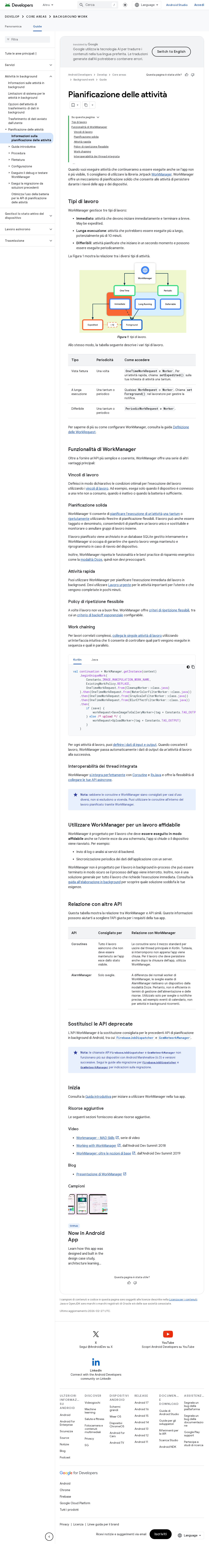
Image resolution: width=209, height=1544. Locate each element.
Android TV (117, 1442)
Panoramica (13, 26)
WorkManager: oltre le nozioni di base (103, 1153)
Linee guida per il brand (103, 1524)
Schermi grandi (115, 1408)
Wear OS (115, 1416)
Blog (63, 1451)
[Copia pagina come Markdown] (86, 105)
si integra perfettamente (107, 775)
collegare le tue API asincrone (90, 780)
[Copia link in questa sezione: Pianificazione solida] (111, 505)
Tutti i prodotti (69, 1510)
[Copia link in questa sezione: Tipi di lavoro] (103, 201)
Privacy (89, 1438)
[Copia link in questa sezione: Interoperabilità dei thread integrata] (141, 766)
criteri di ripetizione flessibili (169, 610)
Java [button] (94, 659)
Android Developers (80, 74)
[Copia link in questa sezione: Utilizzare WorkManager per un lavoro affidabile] (184, 825)
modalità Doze (91, 560)
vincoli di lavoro (97, 489)
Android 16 (142, 1409)
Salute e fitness (94, 1419)
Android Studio (177, 5)
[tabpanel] (132, 700)
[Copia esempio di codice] (193, 667)
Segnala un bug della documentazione (193, 1420)
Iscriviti (161, 1534)
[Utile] (186, 75)
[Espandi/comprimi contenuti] (98, 117)
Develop (12, 16)
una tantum (171, 514)
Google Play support (192, 1433)
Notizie (64, 1444)
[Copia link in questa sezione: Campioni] (89, 1186)
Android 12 (142, 1435)
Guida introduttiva (98, 1097)
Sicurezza (66, 1431)
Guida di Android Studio (169, 1412)
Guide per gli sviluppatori (167, 1422)
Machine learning (90, 1410)
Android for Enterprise (67, 1423)
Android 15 (142, 1416)
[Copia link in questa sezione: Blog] (80, 1165)
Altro (46, 5)
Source (64, 1438)
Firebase (65, 1496)
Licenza (78, 1524)
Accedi (199, 5)
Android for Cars (117, 1434)
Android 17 (142, 1402)
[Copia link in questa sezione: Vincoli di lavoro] (103, 475)
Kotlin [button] (77, 659)
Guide (37, 26)
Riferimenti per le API (168, 1432)
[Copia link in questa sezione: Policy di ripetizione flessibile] (128, 601)
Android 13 (141, 1429)
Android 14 (142, 1422)
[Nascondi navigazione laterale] (49, 1537)
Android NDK (167, 1447)
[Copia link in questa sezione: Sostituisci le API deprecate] (137, 1024)
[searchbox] (27, 39)
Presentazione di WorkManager (99, 1174)
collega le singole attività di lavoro (137, 636)
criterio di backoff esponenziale (100, 615)
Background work (70, 16)
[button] (24, 65)
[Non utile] (193, 75)
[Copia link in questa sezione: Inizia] (84, 1087)
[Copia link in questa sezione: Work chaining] (99, 627)
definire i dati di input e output (135, 745)
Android (65, 1415)
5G (87, 1445)
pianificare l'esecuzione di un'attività (136, 514)
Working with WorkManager (96, 1146)
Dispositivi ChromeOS (117, 1424)
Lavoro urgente (119, 585)
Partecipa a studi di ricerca (193, 1443)
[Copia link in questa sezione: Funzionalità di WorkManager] (140, 449)
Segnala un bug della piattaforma (192, 1406)
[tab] (77, 659)
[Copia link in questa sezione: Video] (83, 1129)
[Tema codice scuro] (188, 667)
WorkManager (161, 174)
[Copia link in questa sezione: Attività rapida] (99, 571)
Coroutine (139, 775)
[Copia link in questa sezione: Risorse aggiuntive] (108, 1108)
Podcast (65, 1457)
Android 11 (141, 1442)
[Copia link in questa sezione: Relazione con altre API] (126, 904)
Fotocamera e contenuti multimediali (94, 1429)
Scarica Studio (168, 1440)
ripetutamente (78, 519)
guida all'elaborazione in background (94, 882)
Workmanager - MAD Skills (95, 1138)
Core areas (36, 16)
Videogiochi (92, 1402)
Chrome (65, 1490)
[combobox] (97, 5)
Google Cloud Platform (75, 1503)
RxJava (156, 775)
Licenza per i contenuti (183, 1299)
